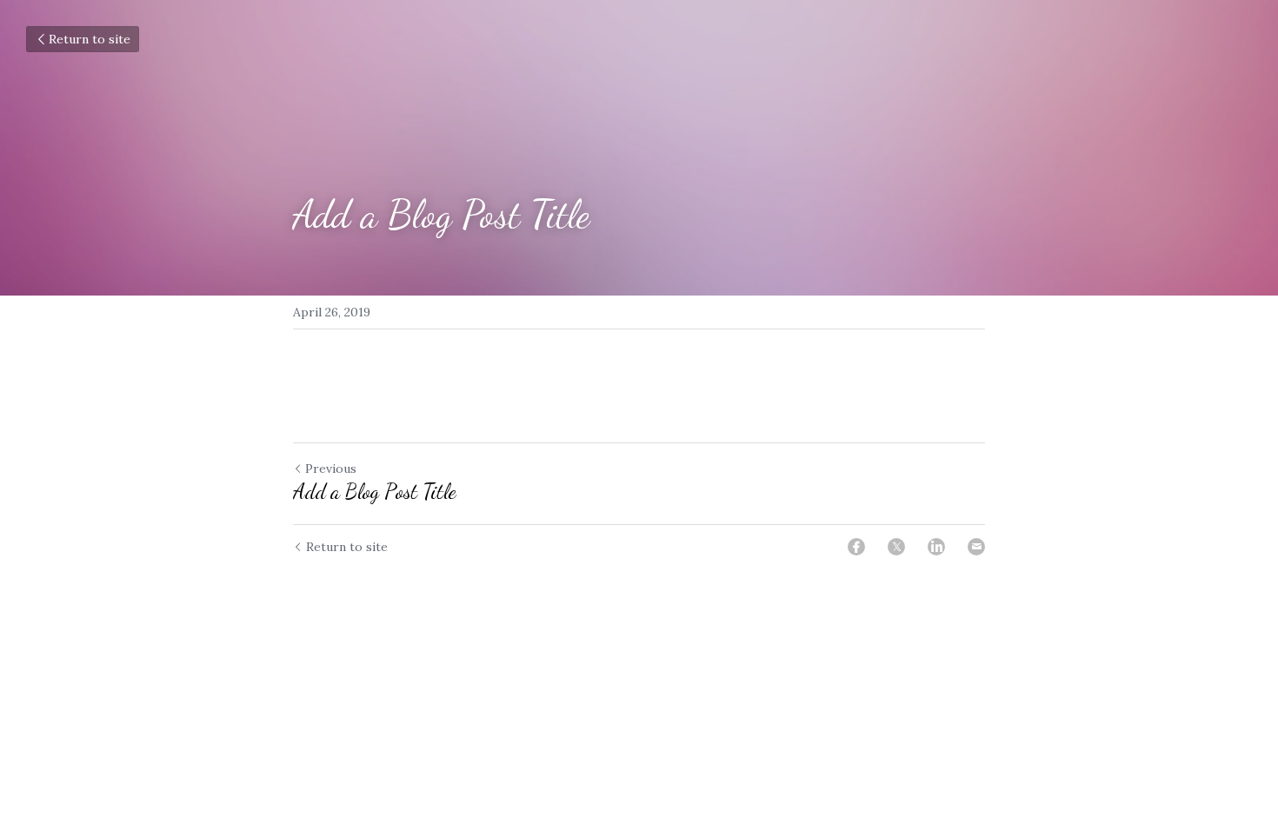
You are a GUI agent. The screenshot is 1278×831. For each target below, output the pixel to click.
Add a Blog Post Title (374, 491)
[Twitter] (896, 546)
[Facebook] (856, 546)
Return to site (89, 39)
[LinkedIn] (936, 546)
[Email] (976, 546)
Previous (330, 468)
